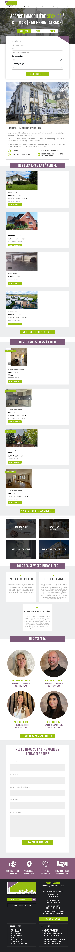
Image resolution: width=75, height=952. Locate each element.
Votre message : (16, 812)
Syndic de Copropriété (54, 725)
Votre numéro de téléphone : (20, 787)
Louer (17, 7)
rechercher (36, 74)
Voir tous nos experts (36, 736)
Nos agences (58, 7)
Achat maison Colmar (49, 932)
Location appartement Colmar (52, 934)
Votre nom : (14, 774)
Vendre (23, 7)
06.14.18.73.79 (21, 686)
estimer (51, 31)
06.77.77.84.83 (54, 686)
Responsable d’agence (21, 683)
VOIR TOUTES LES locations (36, 510)
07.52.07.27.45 (54, 727)
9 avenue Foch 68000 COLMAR (50, 151)
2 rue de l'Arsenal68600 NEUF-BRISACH (53, 907)
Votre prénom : (15, 762)
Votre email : (14, 800)
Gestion (31, 7)
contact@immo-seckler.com (21, 154)
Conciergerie (46, 7)
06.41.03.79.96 (21, 727)
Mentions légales (17, 940)
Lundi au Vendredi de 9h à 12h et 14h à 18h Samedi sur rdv (53, 155)
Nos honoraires (16, 936)
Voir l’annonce (15, 205)
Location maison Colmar (50, 936)
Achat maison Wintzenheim (51, 942)
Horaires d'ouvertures (19, 943)
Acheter (10, 7)
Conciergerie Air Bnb (21, 725)
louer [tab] (37, 31)
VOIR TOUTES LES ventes (36, 332)
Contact (67, 7)
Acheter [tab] (24, 31)
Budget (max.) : (18, 64)
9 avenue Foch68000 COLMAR (53, 896)
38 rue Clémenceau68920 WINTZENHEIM (53, 901)
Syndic (38, 7)
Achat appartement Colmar (51, 930)
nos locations (16, 934)
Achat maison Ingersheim (51, 944)
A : (13, 48)
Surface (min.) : (17, 56)
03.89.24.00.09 (16, 151)
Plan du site (15, 938)
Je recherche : (17, 41)
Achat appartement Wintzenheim (53, 940)
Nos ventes (15, 932)
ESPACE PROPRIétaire (21, 905)
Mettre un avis (16, 930)
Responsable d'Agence (54, 683)
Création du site (17, 942)
